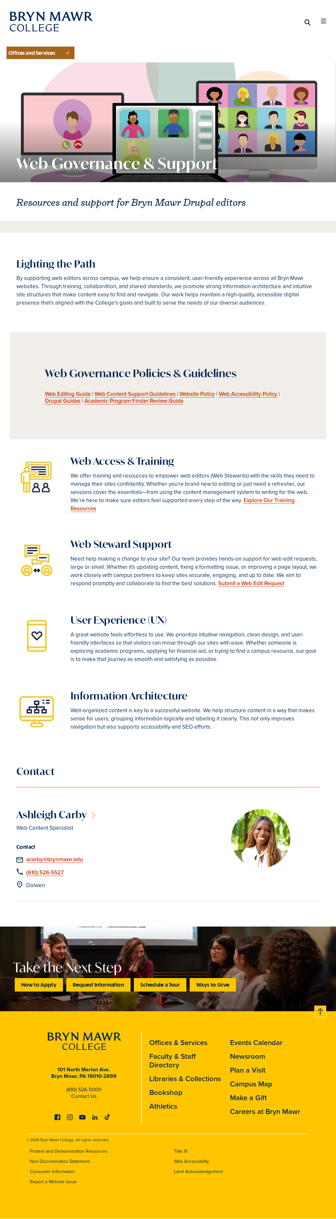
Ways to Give (212, 984)
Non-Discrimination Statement (60, 1161)
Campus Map (251, 1084)
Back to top (320, 1010)
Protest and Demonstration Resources (69, 1151)
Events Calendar (256, 1042)
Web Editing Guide (68, 394)
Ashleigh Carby (51, 814)
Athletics (163, 1106)
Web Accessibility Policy (248, 394)
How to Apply (38, 984)
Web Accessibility (191, 1161)
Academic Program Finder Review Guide (133, 401)
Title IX (181, 1151)
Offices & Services (178, 1042)
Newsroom (247, 1056)
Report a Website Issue (53, 1181)
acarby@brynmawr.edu (54, 859)
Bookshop (165, 1092)
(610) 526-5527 (45, 872)
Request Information (98, 984)
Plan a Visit (247, 1070)
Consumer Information (52, 1171)
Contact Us (83, 1096)
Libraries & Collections (185, 1078)
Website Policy (197, 394)
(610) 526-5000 (83, 1089)
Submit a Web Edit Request (251, 583)
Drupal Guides (62, 401)
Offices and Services (32, 53)
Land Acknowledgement (198, 1171)
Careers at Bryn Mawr (265, 1111)
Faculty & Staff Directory (172, 1060)
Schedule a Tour (160, 984)
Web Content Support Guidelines (135, 394)
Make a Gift (248, 1097)
